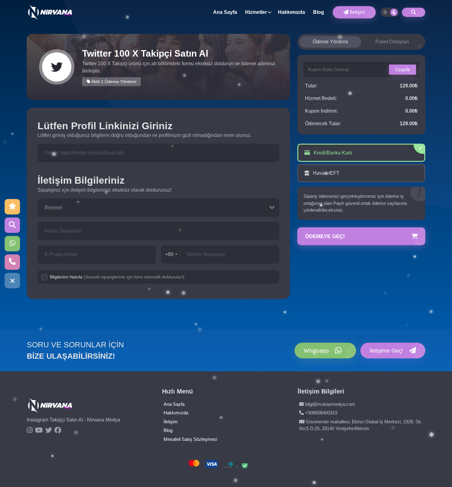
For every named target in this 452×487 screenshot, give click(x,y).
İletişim (356, 12)
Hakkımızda (291, 12)
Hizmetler (256, 12)
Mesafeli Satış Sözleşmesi (190, 439)
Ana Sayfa (225, 12)
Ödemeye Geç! (325, 236)
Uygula (402, 69)
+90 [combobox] (169, 254)
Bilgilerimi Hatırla (117, 276)
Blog (318, 12)
